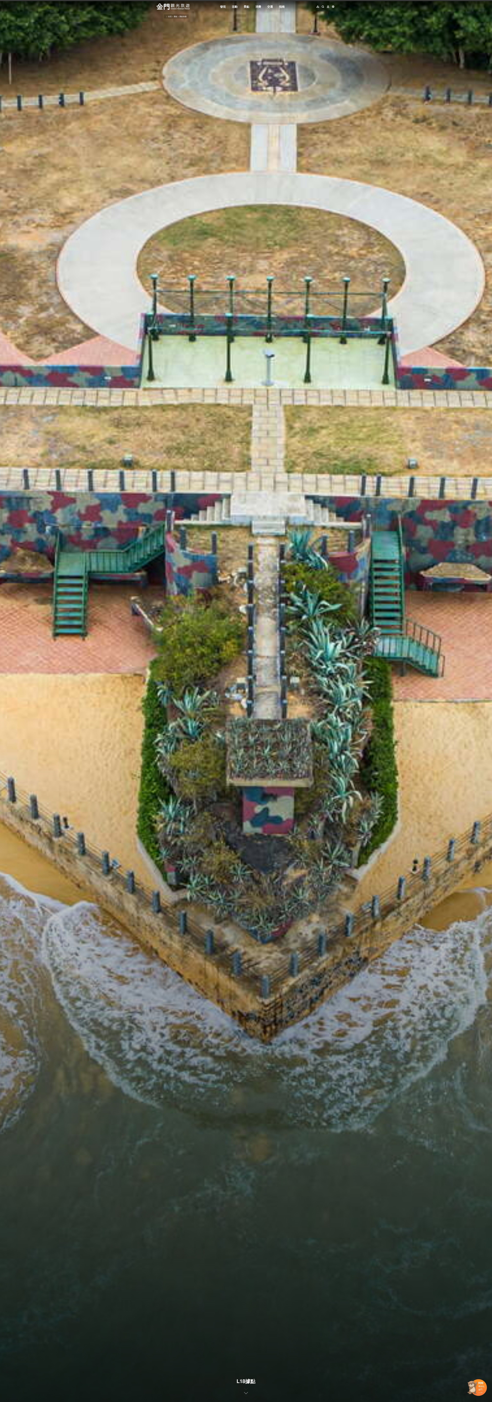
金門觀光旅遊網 (173, 6)
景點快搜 (183, 16)
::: (157, 1)
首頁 (170, 16)
